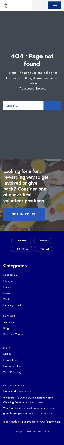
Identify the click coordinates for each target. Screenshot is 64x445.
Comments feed (12, 366)
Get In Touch (24, 214)
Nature (7, 287)
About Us (8, 322)
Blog (6, 328)
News (6, 293)
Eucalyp (26, 422)
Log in (7, 354)
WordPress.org (12, 372)
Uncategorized (12, 305)
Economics (10, 275)
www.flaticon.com (50, 422)
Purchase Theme (13, 334)
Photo (6, 299)
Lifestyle (8, 281)
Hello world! (10, 391)
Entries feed (10, 360)
